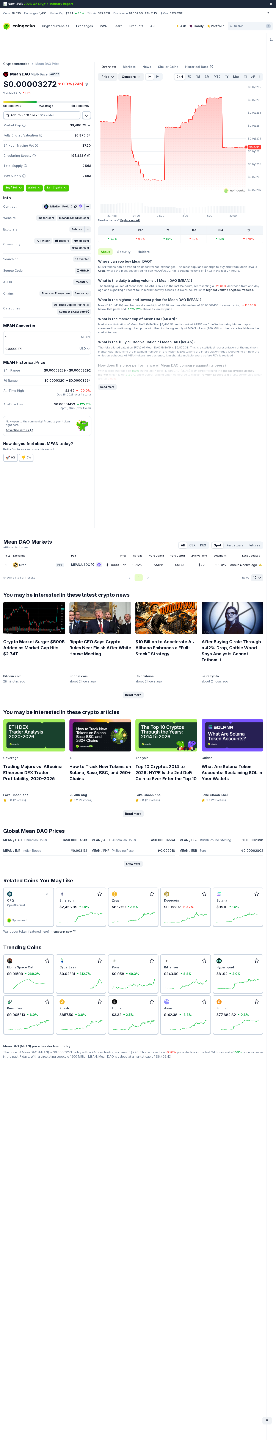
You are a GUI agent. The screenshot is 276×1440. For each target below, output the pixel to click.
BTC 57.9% (136, 13)
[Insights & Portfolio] (271, 39)
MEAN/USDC (80, 564)
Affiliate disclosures (15, 547)
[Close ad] (47, 894)
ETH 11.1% (151, 13)
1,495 (42, 13)
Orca (101, 270)
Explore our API (130, 220)
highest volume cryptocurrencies (229, 290)
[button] (46, 218)
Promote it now (61, 931)
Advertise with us (18, 430)
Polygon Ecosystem (215, 374)
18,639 (16, 13)
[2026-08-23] (245, 77)
